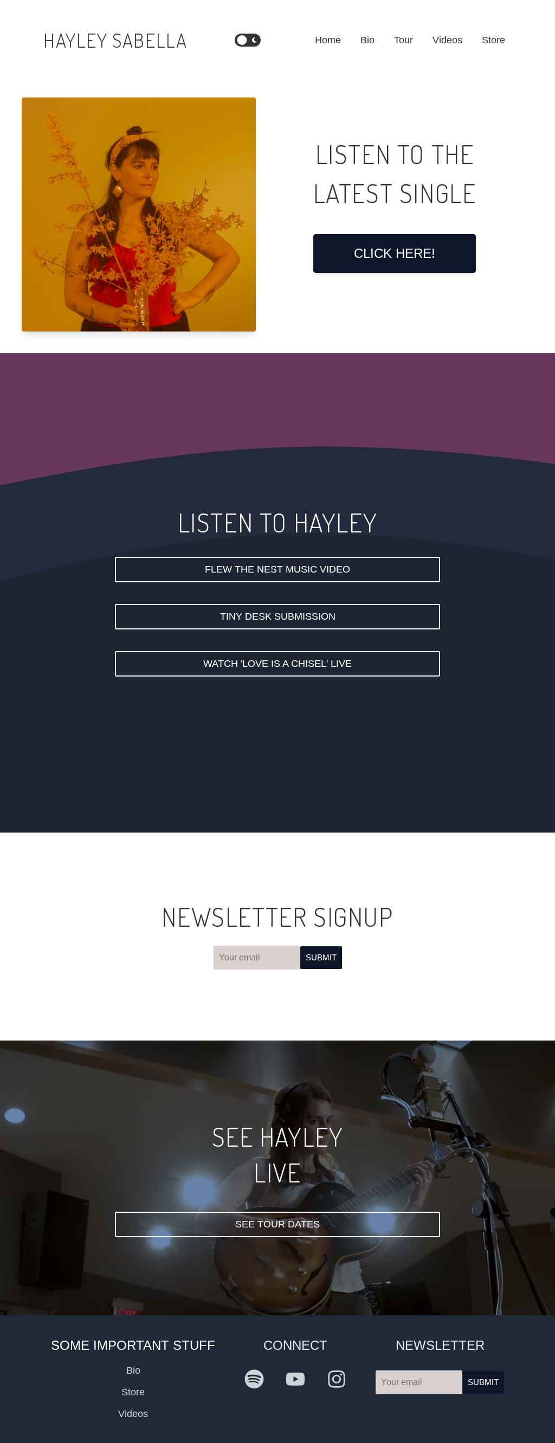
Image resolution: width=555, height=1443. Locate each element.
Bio (367, 40)
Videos (447, 40)
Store (493, 40)
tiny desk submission (277, 616)
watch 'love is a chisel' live (277, 663)
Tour (403, 40)
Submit (321, 957)
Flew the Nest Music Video (277, 569)
